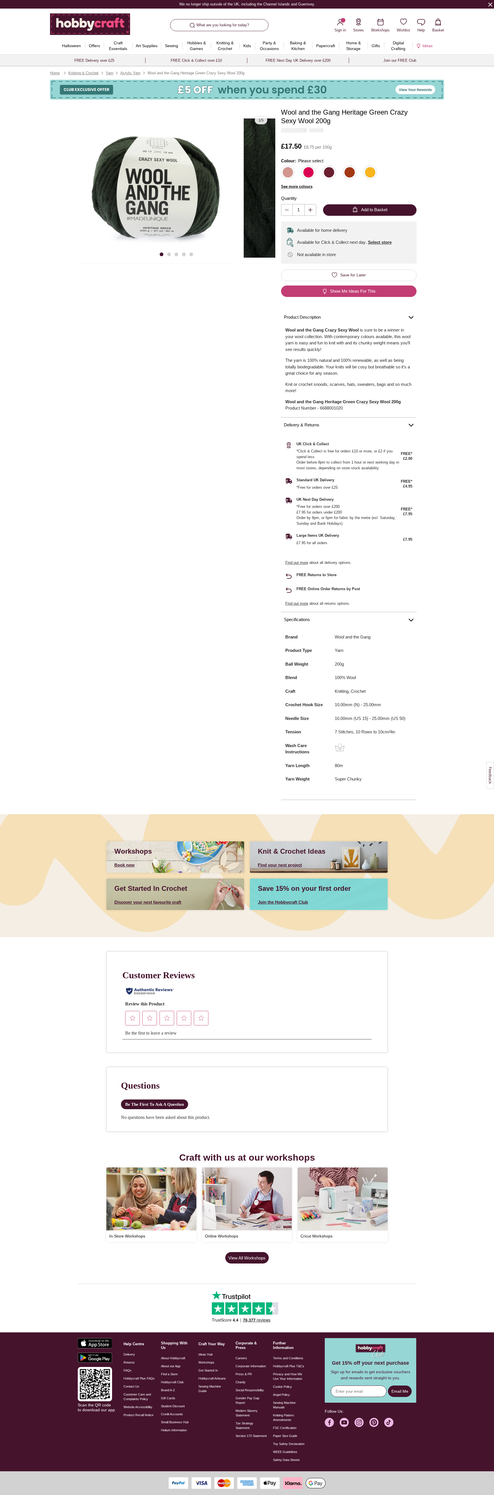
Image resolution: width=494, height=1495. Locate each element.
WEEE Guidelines (285, 1452)
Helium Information (174, 1430)
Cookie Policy (282, 1386)
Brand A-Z (168, 1390)
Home (55, 73)
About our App (170, 1366)
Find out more (296, 562)
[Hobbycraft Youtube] (344, 1422)
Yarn (109, 73)
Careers (241, 1358)
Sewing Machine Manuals (284, 1405)
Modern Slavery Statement (247, 1413)
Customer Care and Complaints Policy (137, 1397)
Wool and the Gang (352, 636)
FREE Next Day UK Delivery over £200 (298, 60)
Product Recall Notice (139, 1415)
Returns (129, 1362)
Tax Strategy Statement (244, 1426)
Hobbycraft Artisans (212, 1378)
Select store (380, 242)
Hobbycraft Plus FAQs (139, 1378)
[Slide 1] (161, 254)
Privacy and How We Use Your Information (287, 1376)
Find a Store (169, 1374)
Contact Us (131, 1386)
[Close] (490, 4)
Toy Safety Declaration (288, 1444)
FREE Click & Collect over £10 (196, 60)
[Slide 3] (176, 254)
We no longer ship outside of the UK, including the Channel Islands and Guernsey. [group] (247, 4)
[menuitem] (71, 45)
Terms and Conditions (288, 1358)
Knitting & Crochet (83, 73)
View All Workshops (247, 1258)
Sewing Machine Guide (209, 1389)
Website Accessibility (138, 1407)
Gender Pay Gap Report (247, 1400)
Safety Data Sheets (286, 1460)
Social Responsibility (250, 1390)
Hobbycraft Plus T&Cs (288, 1366)
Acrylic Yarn (130, 73)
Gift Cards (168, 1398)
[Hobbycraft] (90, 26)
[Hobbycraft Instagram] (359, 1422)
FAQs (128, 1370)
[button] (157, 188)
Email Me (399, 1391)
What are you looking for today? (222, 25)
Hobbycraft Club (172, 1382)
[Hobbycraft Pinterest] (374, 1422)
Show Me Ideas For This (353, 291)
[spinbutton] (298, 210)
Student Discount (173, 1406)
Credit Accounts (172, 1414)
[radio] (288, 172)
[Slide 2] (169, 254)
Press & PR (244, 1374)
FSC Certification (284, 1428)
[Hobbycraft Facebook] (329, 1422)
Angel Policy (281, 1394)
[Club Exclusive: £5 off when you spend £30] (247, 89)
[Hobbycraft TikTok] (388, 1422)
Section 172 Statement (251, 1436)
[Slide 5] (191, 254)
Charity (241, 1382)
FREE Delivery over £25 (94, 60)
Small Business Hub (175, 1422)
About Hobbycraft (173, 1358)
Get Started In (208, 1370)
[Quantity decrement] (287, 210)
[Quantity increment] (310, 210)
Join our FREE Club (399, 60)
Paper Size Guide (285, 1436)
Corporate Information (251, 1366)
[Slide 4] (184, 254)
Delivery (129, 1354)
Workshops (206, 1362)
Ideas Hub (205, 1354)
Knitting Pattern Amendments (283, 1418)
